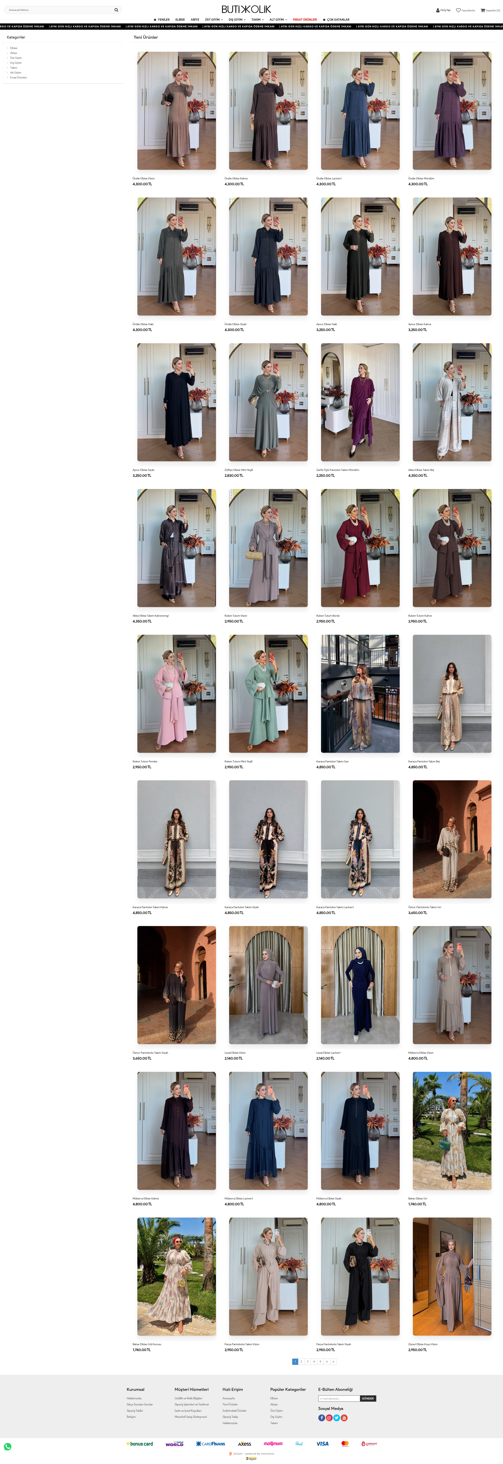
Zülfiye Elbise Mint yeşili (239, 470)
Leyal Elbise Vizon (235, 1052)
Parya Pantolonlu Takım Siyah (333, 1344)
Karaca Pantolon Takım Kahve (150, 907)
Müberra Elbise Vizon (420, 1052)
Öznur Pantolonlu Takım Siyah (150, 1052)
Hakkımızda (134, 1398)
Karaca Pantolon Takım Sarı (332, 761)
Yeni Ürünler (230, 1404)
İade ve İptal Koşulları (188, 1410)
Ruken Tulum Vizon (236, 615)
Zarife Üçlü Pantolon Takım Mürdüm (337, 470)
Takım (256, 19)
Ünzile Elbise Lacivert (328, 178)
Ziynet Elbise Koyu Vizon (423, 1344)
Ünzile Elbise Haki (143, 324)
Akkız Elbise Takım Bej (421, 470)
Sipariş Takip (230, 1417)
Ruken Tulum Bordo (328, 615)
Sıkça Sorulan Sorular (140, 1404)
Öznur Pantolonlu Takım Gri (424, 907)
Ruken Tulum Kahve (420, 615)
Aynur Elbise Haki (326, 324)
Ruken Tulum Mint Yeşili (238, 761)
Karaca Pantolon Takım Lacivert (335, 907)
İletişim (131, 1417)
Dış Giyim (235, 19)
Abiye (195, 19)
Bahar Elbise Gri (417, 1198)
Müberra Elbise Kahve (146, 1198)
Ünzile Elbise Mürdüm (421, 178)
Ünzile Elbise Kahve (236, 178)
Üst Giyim (212, 19)
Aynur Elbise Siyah (143, 470)
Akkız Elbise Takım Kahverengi (151, 615)
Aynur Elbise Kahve (419, 324)
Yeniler (163, 19)
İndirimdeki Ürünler (235, 1410)
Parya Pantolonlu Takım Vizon (242, 1344)
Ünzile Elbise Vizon (144, 178)
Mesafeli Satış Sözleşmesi (191, 1417)
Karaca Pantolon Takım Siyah (242, 907)
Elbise (180, 19)
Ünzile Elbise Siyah (236, 324)
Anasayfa (229, 1398)
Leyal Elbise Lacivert (328, 1052)
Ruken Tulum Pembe (145, 761)
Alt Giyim (277, 19)
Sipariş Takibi (135, 1410)
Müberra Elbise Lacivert (239, 1198)
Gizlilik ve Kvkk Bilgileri (188, 1398)
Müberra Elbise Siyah (328, 1198)
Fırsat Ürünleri (305, 19)
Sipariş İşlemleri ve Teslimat (192, 1404)
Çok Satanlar (338, 19)
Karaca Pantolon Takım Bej (424, 761)
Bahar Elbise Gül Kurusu (147, 1344)
